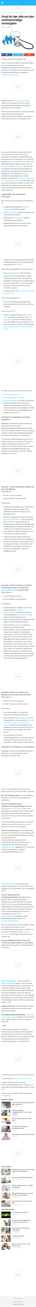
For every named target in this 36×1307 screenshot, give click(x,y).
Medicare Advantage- (8, 983)
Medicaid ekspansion (10, 401)
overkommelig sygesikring (10, 75)
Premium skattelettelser (11, 394)
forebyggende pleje (13, 273)
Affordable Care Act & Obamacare (17, 12)
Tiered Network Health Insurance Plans (23, 1134)
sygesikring (19, 625)
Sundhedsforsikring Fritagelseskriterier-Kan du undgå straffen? (21, 1112)
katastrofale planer (24, 615)
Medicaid (13, 162)
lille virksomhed (16, 809)
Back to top (18, 1298)
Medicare (23, 162)
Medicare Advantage (8, 981)
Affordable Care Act (20, 101)
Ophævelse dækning (10, 212)
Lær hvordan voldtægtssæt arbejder (22, 1177)
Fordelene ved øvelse (18, 1236)
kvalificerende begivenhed (9, 921)
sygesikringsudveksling (9, 590)
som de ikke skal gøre (8, 884)
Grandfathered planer (8, 847)
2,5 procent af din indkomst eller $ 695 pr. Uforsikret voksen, (19, 722)
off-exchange (18, 166)
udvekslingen (5, 166)
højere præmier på (18, 218)
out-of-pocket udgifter (12, 519)
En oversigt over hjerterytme (20, 1212)
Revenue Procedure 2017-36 (23, 1078)
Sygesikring (4, 12)
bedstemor (18, 264)
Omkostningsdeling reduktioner (14, 397)
